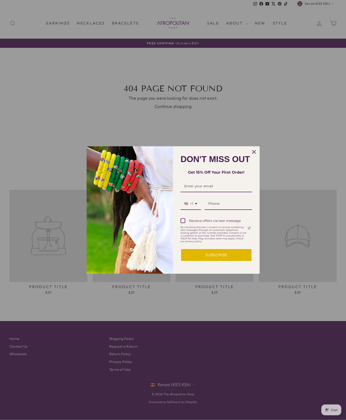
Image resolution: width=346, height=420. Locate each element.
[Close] (254, 152)
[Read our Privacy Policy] (249, 228)
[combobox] (191, 204)
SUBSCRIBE (216, 255)
